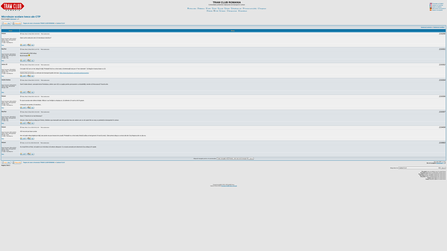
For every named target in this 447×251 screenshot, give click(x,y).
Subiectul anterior (426, 27)
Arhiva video (192, 8)
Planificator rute (237, 8)
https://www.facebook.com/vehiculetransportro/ (74, 73)
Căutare (223, 11)
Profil (216, 11)
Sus (3, 45)
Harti (215, 8)
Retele (228, 8)
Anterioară (13, 19)
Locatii (221, 8)
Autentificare (243, 11)
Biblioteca (202, 8)
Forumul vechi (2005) (250, 8)
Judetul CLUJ (60, 23)
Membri (210, 11)
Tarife (209, 8)
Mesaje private (233, 11)
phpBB (220, 184)
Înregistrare (263, 8)
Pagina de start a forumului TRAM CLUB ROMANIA (38, 23)
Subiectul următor (439, 27)
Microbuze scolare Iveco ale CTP (21, 16)
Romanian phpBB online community (229, 186)
